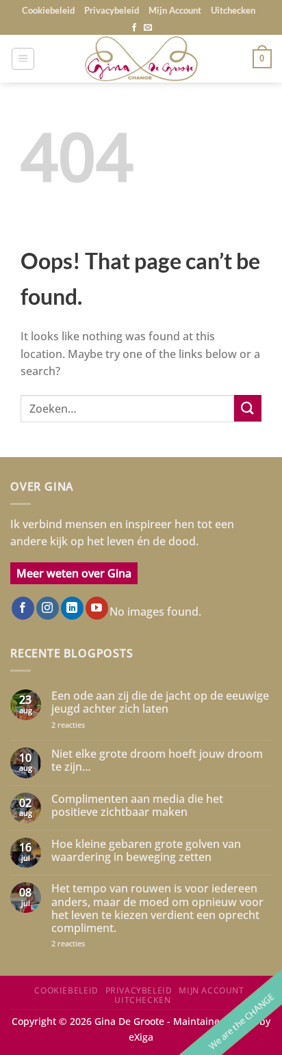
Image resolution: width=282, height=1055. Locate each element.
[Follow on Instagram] (47, 608)
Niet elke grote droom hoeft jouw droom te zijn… (157, 760)
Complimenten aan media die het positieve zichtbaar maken (137, 806)
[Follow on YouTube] (97, 608)
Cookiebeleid (48, 10)
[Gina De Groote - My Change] (141, 59)
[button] (23, 59)
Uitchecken (233, 10)
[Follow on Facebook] (134, 28)
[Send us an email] (148, 28)
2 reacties (82, 724)
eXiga (141, 1036)
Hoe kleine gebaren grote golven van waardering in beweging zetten (146, 851)
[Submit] (247, 408)
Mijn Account (175, 10)
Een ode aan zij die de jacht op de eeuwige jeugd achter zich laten (160, 702)
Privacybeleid (111, 10)
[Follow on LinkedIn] (72, 608)
